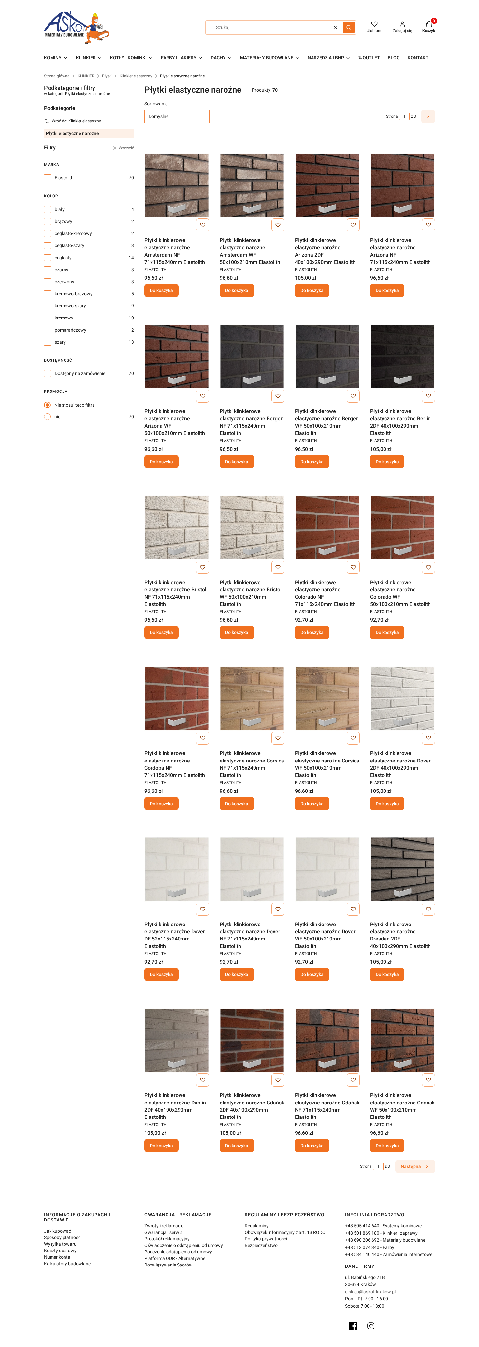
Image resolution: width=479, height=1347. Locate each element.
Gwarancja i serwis (163, 1232)
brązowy (63, 221)
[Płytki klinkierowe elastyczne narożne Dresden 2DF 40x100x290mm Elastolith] (402, 869)
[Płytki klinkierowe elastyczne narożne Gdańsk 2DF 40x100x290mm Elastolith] (252, 1040)
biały (60, 209)
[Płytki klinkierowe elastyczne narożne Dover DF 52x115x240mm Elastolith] (176, 869)
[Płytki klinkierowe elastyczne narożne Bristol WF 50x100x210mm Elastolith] (252, 527)
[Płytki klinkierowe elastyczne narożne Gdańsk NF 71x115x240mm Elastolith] (327, 1040)
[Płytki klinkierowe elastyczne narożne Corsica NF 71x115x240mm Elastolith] (252, 698)
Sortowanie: (156, 103)
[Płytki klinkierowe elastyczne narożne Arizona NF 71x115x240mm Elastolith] (402, 185)
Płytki (107, 76)
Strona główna (57, 76)
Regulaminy (257, 1225)
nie (57, 416)
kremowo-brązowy (74, 293)
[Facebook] (353, 1326)
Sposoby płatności (62, 1237)
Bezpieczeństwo (261, 1245)
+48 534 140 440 (362, 1254)
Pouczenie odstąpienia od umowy (178, 1251)
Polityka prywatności (266, 1238)
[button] (349, 27)
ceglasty (63, 257)
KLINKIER (86, 76)
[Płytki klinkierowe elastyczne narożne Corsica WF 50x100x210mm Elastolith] (327, 698)
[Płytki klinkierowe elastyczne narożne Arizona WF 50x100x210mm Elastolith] (176, 356)
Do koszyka (161, 290)
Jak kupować (57, 1231)
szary (60, 342)
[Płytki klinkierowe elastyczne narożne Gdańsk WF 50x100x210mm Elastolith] (402, 1040)
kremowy (64, 317)
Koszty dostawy (60, 1250)
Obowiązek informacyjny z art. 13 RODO (285, 1232)
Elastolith (64, 177)
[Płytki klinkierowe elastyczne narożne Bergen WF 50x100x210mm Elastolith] (327, 356)
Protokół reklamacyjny (167, 1238)
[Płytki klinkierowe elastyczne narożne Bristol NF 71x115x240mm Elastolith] (176, 527)
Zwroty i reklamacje (163, 1225)
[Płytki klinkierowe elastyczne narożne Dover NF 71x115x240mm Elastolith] (252, 869)
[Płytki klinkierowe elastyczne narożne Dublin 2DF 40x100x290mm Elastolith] (176, 1040)
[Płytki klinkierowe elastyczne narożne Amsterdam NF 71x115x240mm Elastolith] (176, 185)
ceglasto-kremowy (73, 233)
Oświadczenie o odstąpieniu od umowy (183, 1245)
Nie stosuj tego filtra (74, 404)
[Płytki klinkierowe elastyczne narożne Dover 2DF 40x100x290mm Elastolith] (402, 698)
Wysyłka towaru (60, 1244)
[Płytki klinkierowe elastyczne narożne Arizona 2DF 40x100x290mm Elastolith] (327, 185)
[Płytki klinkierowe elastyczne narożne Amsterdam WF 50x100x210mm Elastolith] (252, 185)
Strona (392, 116)
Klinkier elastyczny (136, 76)
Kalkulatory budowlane (67, 1263)
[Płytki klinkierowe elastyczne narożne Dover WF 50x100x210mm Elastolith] (327, 869)
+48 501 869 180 (362, 1233)
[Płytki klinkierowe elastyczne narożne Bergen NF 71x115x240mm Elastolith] (252, 356)
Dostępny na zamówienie (80, 373)
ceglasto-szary (69, 245)
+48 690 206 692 (362, 1240)
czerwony (64, 281)
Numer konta (57, 1257)
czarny (61, 269)
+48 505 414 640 (362, 1225)
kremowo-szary (70, 305)
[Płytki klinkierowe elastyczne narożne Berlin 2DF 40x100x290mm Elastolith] (402, 356)
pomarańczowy (70, 330)
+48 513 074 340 (362, 1247)
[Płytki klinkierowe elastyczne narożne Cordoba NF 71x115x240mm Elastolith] (176, 698)
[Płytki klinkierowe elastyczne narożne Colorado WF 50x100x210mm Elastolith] (402, 527)
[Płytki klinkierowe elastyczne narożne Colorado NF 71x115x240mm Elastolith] (327, 527)
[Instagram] (371, 1326)
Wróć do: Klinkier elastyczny (76, 121)
